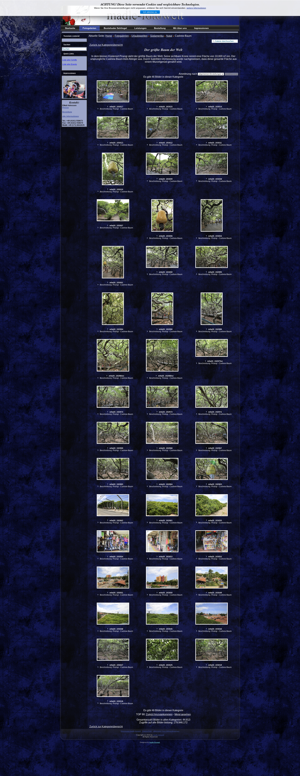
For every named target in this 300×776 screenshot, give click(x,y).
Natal (169, 36)
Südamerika (157, 36)
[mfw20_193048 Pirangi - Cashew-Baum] (113, 614)
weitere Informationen (196, 8)
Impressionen (201, 28)
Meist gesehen (183, 714)
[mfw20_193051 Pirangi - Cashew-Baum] (113, 577)
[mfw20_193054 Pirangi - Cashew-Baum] (113, 541)
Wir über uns (180, 28)
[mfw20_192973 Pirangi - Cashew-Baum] (162, 397)
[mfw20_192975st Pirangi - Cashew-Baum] (212, 348)
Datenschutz (147, 731)
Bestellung (160, 28)
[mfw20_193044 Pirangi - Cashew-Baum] (212, 614)
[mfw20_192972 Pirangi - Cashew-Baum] (212, 397)
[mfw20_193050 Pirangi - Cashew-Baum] (162, 577)
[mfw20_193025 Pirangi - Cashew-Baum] (162, 650)
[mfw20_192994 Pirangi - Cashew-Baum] (113, 309)
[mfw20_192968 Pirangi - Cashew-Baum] (162, 433)
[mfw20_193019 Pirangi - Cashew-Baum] (212, 650)
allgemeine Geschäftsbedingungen (166, 731)
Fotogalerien (89, 28)
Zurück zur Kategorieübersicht (106, 45)
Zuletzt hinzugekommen (159, 714)
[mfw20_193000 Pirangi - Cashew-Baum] (162, 257)
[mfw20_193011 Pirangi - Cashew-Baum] (212, 127)
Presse (65, 108)
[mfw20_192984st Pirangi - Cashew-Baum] (113, 355)
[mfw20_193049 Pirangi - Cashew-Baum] (212, 577)
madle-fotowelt (158, 735)
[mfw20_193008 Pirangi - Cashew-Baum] (212, 164)
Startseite (70, 28)
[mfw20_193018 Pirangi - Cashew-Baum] (113, 686)
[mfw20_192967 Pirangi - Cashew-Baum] (212, 433)
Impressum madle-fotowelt (131, 731)
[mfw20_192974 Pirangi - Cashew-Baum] (113, 397)
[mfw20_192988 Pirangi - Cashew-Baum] (212, 309)
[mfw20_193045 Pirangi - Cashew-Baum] (162, 614)
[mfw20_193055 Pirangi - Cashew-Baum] (212, 505)
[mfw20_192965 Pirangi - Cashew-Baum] (113, 469)
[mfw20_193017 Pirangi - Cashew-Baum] (113, 91)
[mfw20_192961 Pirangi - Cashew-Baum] (162, 505)
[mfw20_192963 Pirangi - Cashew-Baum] (212, 469)
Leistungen (140, 28)
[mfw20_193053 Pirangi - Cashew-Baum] (162, 541)
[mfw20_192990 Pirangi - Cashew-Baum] (162, 309)
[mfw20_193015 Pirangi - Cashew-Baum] (162, 91)
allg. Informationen (70, 116)
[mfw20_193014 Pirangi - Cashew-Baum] (212, 91)
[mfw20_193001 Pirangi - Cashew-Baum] (113, 262)
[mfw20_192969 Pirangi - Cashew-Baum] (113, 433)
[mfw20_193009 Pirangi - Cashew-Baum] (162, 164)
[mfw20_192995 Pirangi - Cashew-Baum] (212, 257)
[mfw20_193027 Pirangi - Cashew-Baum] (113, 650)
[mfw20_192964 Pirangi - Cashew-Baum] (162, 469)
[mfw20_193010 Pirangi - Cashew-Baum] (113, 169)
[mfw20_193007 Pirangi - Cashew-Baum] (113, 210)
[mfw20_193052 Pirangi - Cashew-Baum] (212, 541)
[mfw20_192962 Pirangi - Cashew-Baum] (113, 505)
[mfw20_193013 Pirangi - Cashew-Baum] (113, 127)
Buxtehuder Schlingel (115, 28)
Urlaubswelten (139, 36)
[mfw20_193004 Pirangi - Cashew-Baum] (212, 215)
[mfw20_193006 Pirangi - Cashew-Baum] (162, 215)
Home (108, 36)
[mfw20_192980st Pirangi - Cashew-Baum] (162, 355)
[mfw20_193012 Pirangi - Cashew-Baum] (162, 127)
